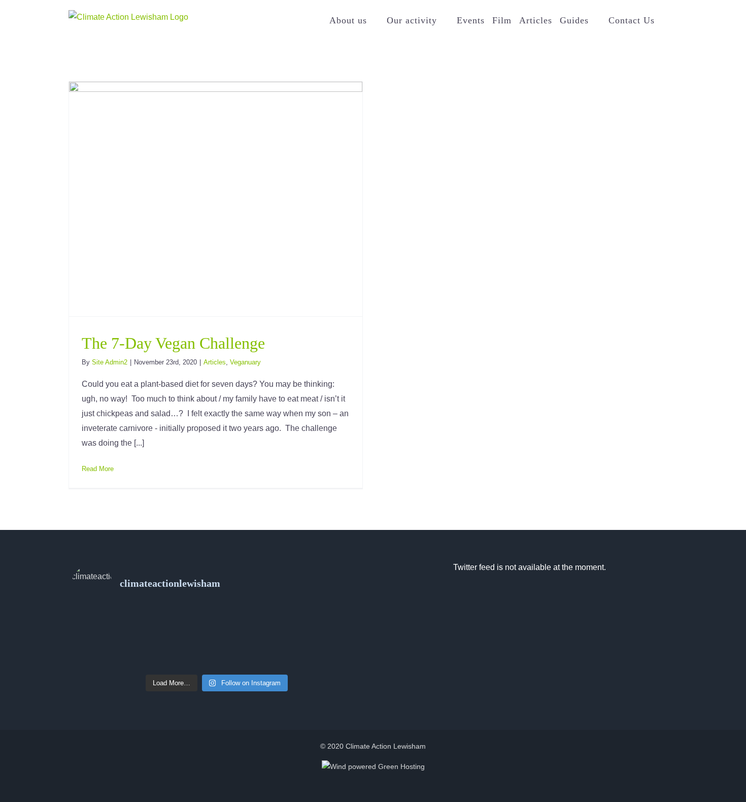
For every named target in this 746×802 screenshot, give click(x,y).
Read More (98, 469)
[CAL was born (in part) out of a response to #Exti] (120, 633)
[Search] (666, 20)
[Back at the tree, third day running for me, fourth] (313, 633)
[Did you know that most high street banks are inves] (120, 619)
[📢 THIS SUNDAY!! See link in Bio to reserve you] (217, 619)
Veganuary (245, 362)
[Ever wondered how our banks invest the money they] (313, 619)
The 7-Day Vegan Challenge (173, 343)
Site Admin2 (109, 362)
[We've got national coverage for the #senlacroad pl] (120, 648)
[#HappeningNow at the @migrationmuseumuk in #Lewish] (217, 633)
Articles (215, 362)
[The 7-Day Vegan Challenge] (215, 199)
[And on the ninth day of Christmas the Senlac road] (217, 648)
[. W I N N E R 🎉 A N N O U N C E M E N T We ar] (120, 662)
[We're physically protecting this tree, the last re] (313, 648)
